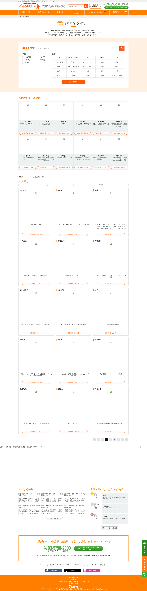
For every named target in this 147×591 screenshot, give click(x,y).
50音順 (46, 185)
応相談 (27, 62)
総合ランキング (43, 12)
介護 (116, 71)
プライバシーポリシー (64, 565)
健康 (73, 75)
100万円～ (43, 60)
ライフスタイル (88, 66)
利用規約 (116, 12)
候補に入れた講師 (97, 12)
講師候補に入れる (27, 133)
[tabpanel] (73, 447)
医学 (58, 75)
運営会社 (102, 565)
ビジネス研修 (59, 62)
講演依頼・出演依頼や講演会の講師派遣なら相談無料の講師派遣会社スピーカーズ (68, 589)
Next (140, 447)
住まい (73, 71)
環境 (102, 66)
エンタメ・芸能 (117, 75)
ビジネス (102, 62)
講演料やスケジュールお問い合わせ (117, 7)
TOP (20, 16)
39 (122, 439)
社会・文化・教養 (73, 66)
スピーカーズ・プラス (89, 565)
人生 (116, 57)
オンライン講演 (73, 57)
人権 (87, 71)
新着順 (101, 185)
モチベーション (88, 62)
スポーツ (102, 57)
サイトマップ (49, 565)
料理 (102, 75)
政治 (58, 66)
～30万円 (28, 57)
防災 (58, 71)
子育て (73, 62)
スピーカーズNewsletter (75, 12)
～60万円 (42, 57)
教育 (87, 57)
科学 (116, 66)
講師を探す (26, 12)
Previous (7, 447)
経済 (116, 62)
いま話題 (59, 57)
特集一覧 (60, 12)
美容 (87, 75)
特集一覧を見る (54, 518)
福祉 (102, 71)
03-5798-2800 (59, 548)
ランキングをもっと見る (109, 528)
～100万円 (28, 60)
